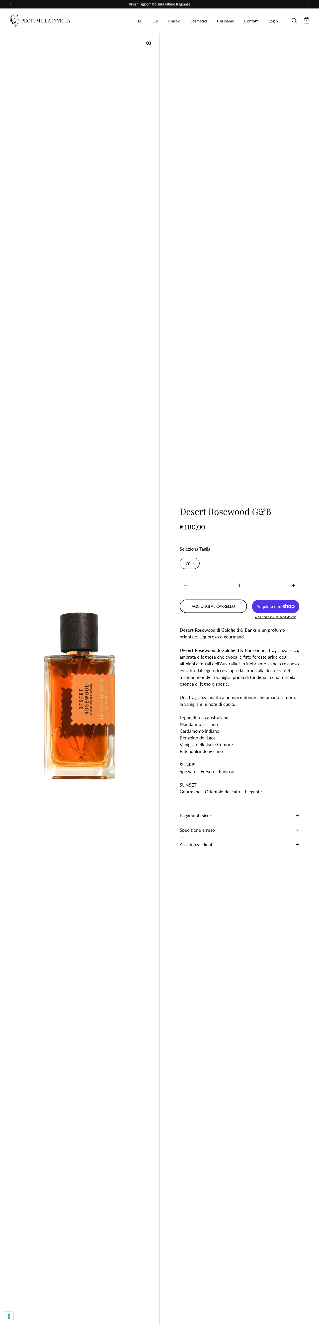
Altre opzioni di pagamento (275, 617)
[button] (293, 585)
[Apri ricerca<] (294, 20)
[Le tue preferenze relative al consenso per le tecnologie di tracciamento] (8, 1316)
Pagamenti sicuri (196, 815)
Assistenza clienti (197, 844)
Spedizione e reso (197, 830)
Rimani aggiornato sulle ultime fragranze (159, 4)
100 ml (190, 563)
